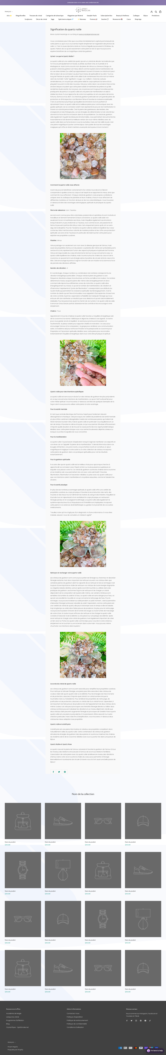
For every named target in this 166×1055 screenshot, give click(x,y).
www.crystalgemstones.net (89, 34)
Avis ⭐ (9, 16)
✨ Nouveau (82, 19)
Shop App (138, 19)
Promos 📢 (93, 19)
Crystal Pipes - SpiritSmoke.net (17, 1027)
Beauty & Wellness (122, 16)
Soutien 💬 (105, 19)
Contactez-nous (73, 1013)
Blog (8, 1024)
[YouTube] (145, 1020)
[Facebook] (127, 1020)
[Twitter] (131, 1020)
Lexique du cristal (12, 1017)
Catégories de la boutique (54, 16)
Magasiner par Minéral (75, 16)
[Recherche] (156, 12)
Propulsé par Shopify (15, 1050)
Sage (52, 19)
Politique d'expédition (75, 1017)
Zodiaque (136, 16)
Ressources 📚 (118, 19)
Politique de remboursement (77, 1020)
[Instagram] (136, 1020)
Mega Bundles (20, 16)
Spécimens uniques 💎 (66, 19)
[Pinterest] (141, 1020)
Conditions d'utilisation (75, 1027)
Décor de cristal (41, 19)
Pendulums (155, 16)
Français (8, 11)
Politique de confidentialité (77, 1024)
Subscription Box (106, 16)
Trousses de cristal (35, 16)
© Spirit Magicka (13, 1047)
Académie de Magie (13, 1013)
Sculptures (28, 19)
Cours (129, 19)
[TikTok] (150, 1020)
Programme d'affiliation (15, 1020)
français (11, 1042)
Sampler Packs (92, 16)
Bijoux (146, 16)
